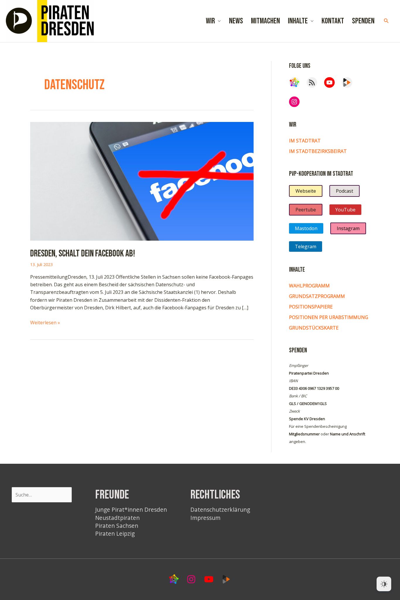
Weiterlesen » (45, 322)
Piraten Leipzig (115, 533)
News (236, 21)
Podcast (344, 191)
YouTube (345, 209)
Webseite (305, 191)
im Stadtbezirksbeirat (318, 151)
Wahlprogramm (309, 285)
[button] (386, 21)
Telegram (305, 246)
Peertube (305, 209)
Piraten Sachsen (116, 526)
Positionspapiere (311, 307)
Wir (210, 21)
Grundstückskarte (314, 328)
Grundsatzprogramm (317, 296)
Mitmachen (265, 21)
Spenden (363, 21)
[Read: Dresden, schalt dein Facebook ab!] (142, 180)
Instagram (348, 228)
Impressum (205, 518)
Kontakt (333, 21)
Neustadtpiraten (117, 518)
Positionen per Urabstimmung (328, 317)
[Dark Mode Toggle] (384, 584)
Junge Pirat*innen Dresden (131, 509)
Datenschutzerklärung (220, 509)
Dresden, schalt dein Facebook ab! (82, 253)
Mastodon (306, 228)
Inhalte (298, 21)
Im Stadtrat (305, 140)
